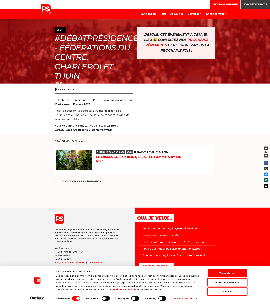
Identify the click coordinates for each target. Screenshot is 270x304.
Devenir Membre (225, 4)
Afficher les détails (182, 298)
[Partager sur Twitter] (266, 168)
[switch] (106, 298)
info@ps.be (60, 262)
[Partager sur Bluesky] (266, 174)
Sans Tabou (148, 13)
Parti (163, 13)
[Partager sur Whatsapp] (266, 180)
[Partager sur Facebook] (266, 163)
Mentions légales (77, 262)
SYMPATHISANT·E (255, 4)
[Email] (266, 186)
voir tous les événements (81, 181)
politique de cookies (124, 289)
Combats (193, 13)
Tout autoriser (227, 273)
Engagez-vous (215, 13)
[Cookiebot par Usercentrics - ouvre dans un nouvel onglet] (37, 298)
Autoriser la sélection (227, 282)
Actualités (176, 13)
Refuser (227, 291)
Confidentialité (95, 262)
